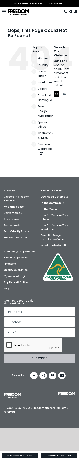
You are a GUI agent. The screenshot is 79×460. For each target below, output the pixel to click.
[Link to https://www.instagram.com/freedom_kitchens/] (43, 375)
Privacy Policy (12, 408)
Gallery (42, 89)
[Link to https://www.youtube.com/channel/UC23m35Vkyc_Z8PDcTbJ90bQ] (62, 375)
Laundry (43, 65)
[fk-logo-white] (12, 394)
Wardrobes (45, 82)
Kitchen (43, 58)
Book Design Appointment (47, 111)
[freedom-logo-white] (66, 393)
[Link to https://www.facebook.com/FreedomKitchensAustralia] (34, 375)
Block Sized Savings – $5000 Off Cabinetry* (39, 3)
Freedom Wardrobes (45, 146)
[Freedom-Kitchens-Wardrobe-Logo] (18, 11)
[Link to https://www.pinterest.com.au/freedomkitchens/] (52, 375)
